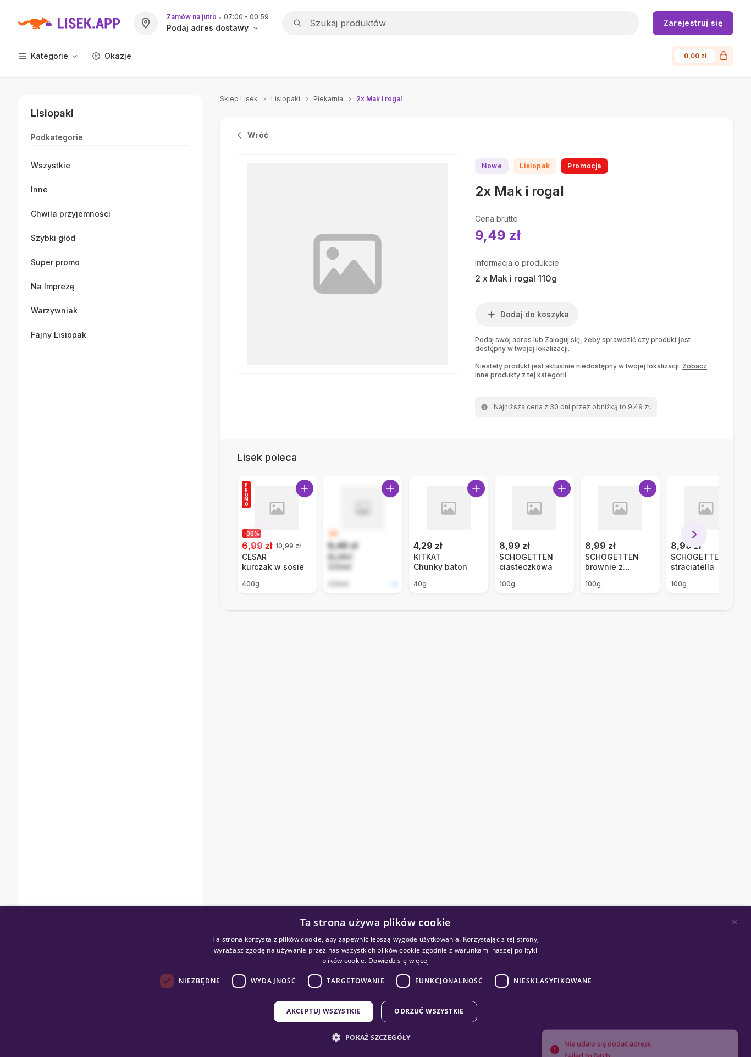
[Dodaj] (304, 488)
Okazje (117, 55)
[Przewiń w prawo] (694, 534)
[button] (375, 1037)
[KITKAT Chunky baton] (448, 534)
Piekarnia (328, 99)
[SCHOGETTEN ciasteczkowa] (534, 534)
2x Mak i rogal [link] (379, 99)
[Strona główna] (69, 23)
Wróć (257, 135)
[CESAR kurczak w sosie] (277, 534)
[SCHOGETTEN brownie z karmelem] (620, 534)
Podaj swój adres (503, 339)
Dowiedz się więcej (398, 960)
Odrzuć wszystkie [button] (428, 1011)
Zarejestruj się (693, 22)
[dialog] (375, 981)
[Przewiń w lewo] (259, 534)
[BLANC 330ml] (362, 534)
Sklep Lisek (239, 99)
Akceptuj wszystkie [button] (323, 1011)
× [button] (734, 922)
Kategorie (49, 55)
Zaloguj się (562, 339)
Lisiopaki (285, 99)
